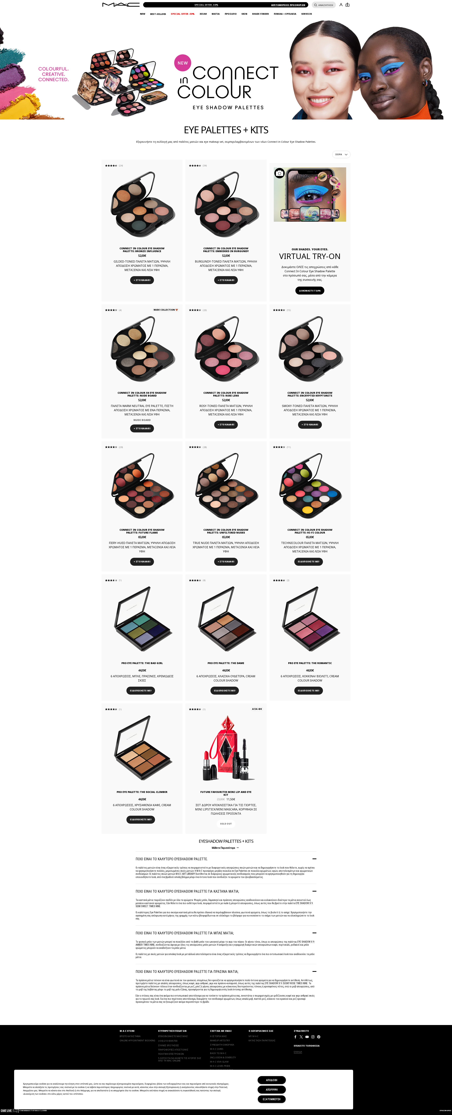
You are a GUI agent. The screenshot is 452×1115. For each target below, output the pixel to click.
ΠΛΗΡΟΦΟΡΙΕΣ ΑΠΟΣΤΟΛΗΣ (173, 1050)
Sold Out (226, 823)
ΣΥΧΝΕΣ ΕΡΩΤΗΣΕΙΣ (168, 1045)
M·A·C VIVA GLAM (219, 1062)
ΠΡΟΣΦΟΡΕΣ (445, 1110)
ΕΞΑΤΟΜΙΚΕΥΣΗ (272, 1099)
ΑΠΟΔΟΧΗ (271, 1080)
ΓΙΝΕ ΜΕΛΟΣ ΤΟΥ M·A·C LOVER (33, 1110)
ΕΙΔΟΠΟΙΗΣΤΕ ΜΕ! (308, 561)
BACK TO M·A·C (218, 1053)
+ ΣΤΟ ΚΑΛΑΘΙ (142, 280)
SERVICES (306, 14)
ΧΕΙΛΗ (203, 14)
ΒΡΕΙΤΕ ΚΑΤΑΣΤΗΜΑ (130, 1036)
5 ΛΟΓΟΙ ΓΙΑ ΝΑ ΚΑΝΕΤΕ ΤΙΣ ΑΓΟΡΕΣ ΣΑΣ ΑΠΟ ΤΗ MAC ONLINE (179, 1059)
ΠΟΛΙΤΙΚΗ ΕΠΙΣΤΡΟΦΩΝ (171, 1054)
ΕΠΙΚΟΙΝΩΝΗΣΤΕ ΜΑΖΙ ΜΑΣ (173, 1036)
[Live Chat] (9, 1110)
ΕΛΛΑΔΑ (298, 1051)
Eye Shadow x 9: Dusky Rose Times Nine (286, 983)
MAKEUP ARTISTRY (220, 1040)
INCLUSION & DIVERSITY (223, 1057)
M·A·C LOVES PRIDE (220, 1066)
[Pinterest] (318, 1036)
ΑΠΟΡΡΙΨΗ (272, 1089)
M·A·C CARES (216, 1049)
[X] (301, 1036)
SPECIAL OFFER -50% (206, 4)
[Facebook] (295, 1036)
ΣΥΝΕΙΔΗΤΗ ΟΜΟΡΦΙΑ (222, 1045)
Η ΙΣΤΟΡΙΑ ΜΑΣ (218, 1036)
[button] (346, 154)
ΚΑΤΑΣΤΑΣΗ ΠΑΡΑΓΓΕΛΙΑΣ (262, 1040)
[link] (142, 204)
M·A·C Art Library (185, 873)
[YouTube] (307, 1036)
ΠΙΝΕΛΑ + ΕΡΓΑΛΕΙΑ (285, 14)
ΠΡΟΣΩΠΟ (231, 14)
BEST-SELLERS (158, 14)
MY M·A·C (253, 1036)
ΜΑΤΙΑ (216, 14)
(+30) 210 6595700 (167, 1040)
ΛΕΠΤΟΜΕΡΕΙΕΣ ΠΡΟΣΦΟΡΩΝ (288, 5)
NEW (142, 14)
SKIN (244, 14)
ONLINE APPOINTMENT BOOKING (137, 1040)
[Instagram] (312, 1036)
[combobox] (341, 154)
